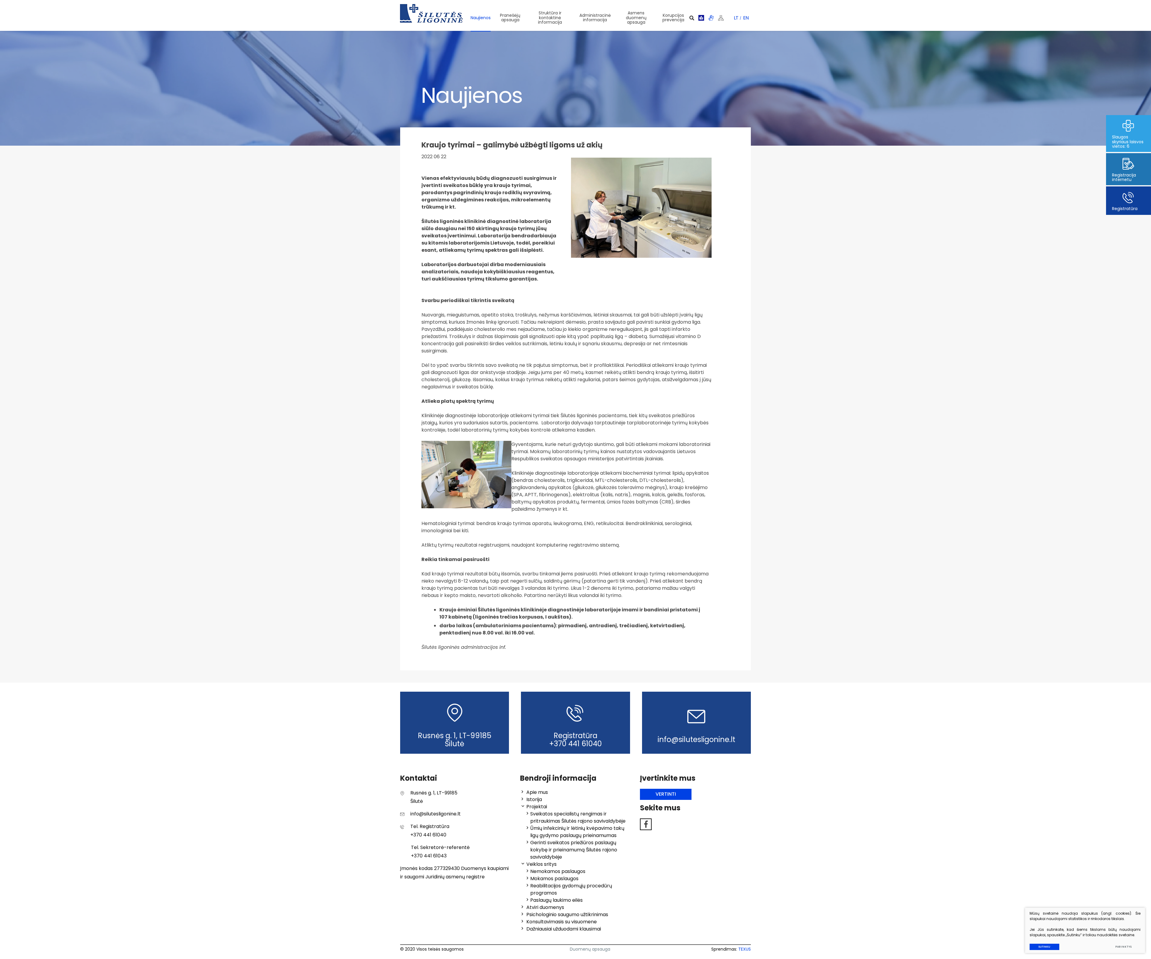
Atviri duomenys (545, 907)
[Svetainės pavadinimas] (431, 14)
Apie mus (537, 792)
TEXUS (744, 949)
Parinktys (1123, 947)
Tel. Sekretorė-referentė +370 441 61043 (440, 851)
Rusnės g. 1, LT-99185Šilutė (433, 797)
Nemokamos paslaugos (557, 871)
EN (745, 17)
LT (736, 17)
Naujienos (481, 18)
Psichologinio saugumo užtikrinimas (567, 914)
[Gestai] (711, 18)
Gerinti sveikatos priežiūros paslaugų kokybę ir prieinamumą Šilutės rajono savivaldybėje (573, 849)
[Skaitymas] (701, 18)
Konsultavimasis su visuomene (561, 921)
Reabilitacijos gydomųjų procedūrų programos (571, 889)
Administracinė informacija (595, 17)
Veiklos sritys (541, 864)
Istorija (534, 799)
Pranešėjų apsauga (510, 17)
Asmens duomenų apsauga (636, 17)
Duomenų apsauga (590, 949)
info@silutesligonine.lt (435, 813)
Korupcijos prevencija (673, 17)
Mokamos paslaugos (554, 878)
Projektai (536, 806)
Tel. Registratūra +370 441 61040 (429, 830)
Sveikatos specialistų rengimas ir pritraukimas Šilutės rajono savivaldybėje (578, 817)
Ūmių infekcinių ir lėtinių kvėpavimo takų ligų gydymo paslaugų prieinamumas (577, 832)
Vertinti (666, 794)
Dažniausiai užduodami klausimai (563, 928)
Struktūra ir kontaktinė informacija (550, 17)
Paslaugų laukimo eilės (556, 900)
